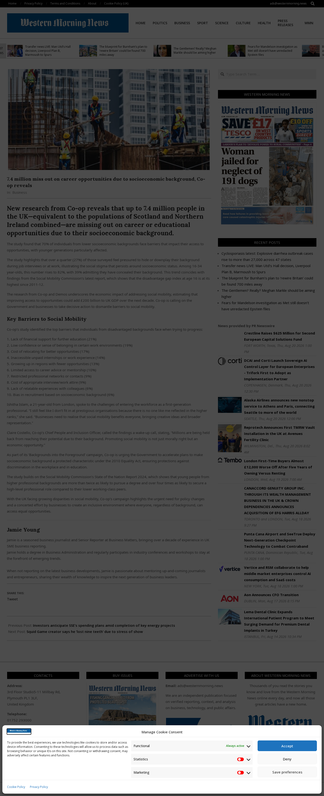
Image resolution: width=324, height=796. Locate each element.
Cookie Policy (16, 787)
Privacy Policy (39, 787)
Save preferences (287, 772)
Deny (287, 759)
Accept (287, 746)
